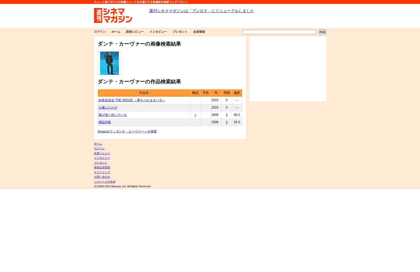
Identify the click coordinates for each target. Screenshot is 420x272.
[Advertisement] (287, 68)
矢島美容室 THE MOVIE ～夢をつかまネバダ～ (132, 100)
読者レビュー (135, 31)
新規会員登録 (102, 167)
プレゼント (180, 31)
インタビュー (158, 31)
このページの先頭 (104, 181)
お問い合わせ (102, 176)
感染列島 (104, 122)
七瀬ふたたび (107, 107)
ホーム (116, 31)
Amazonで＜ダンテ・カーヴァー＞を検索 (127, 131)
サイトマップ (102, 172)
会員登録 (199, 31)
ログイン (100, 31)
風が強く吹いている (112, 115)
